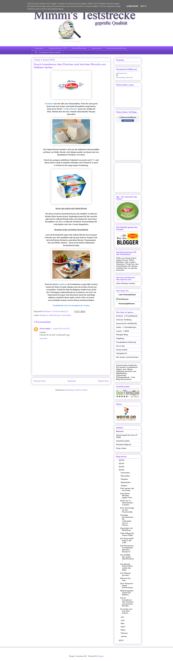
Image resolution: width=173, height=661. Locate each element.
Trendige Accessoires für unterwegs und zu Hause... (126, 520)
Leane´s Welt (122, 331)
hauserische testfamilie (126, 323)
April (123, 627)
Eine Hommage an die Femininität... (127, 510)
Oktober (125, 479)
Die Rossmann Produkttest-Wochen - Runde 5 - (127, 549)
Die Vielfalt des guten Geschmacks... (127, 558)
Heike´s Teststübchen (126, 327)
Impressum (96, 48)
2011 (121, 640)
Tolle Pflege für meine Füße (127, 534)
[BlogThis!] (77, 311)
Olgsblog (120, 338)
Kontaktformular (79, 48)
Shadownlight (44, 328)
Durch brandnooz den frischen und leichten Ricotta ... (126, 602)
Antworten (43, 338)
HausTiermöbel (122, 441)
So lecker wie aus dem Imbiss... (126, 611)
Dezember (126, 473)
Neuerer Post (40, 380)
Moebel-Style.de (123, 444)
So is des (120, 346)
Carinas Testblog (123, 320)
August (124, 485)
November (126, 476)
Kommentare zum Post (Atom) (75, 390)
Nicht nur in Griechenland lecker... (126, 503)
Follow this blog (127, 120)
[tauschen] (121, 375)
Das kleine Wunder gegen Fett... (126, 495)
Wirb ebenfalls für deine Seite (124, 77)
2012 (122, 470)
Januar (124, 636)
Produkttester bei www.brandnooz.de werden (71, 305)
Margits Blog (122, 335)
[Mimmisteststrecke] (117, 75)
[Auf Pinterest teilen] (84, 311)
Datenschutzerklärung (116, 48)
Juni (123, 620)
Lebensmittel (66, 315)
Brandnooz (44, 315)
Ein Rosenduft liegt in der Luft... (126, 540)
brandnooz (49, 103)
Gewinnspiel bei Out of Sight (126, 436)
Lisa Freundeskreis (127, 295)
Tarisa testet (121, 350)
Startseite (38, 48)
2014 (122, 463)
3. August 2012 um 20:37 (60, 328)
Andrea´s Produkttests (127, 316)
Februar (124, 633)
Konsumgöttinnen (127, 303)
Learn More (132, 6)
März (123, 630)
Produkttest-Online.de (126, 342)
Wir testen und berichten (127, 357)
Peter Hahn (121, 448)
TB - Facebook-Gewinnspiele (47, 52)
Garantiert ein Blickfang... (126, 529)
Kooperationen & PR (57, 48)
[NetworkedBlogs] (127, 117)
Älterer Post (103, 380)
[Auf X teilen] (80, 311)
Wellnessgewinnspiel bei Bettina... (126, 593)
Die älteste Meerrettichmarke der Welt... (126, 567)
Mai (123, 623)
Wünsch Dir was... (125, 579)
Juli (122, 617)
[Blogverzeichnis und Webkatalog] (127, 373)
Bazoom (120, 431)
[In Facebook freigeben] (82, 311)
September (126, 482)
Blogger (100, 656)
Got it (143, 6)
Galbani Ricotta (70, 108)
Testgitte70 (121, 353)
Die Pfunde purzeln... (125, 574)
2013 (122, 467)
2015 (122, 460)
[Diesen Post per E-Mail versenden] (75, 311)
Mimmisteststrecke (121, 73)
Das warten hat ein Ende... (127, 489)
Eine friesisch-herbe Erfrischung (126, 585)
